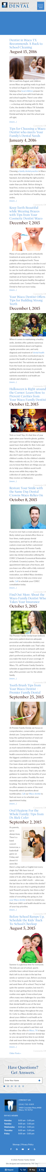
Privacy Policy (27, 1144)
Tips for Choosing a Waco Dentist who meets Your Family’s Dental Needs (27, 132)
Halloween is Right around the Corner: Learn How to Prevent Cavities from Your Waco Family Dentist (27, 394)
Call (16, 581)
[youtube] (22, 1149)
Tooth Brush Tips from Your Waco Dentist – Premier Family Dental (25, 689)
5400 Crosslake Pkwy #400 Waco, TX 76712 (30, 1108)
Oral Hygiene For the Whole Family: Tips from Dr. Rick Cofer (26, 814)
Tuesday (7, 1123)
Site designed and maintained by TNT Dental (23, 1163)
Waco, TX (33, 1030)
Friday (7, 1133)
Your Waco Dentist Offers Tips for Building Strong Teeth (27, 300)
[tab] (4, 1086)
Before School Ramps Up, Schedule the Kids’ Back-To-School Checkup (26, 920)
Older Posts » (15, 1053)
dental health (38, 352)
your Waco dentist (17, 899)
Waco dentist (35, 793)
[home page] (15, 6)
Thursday (8, 1130)
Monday (8, 1120)
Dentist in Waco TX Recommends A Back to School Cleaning (26, 43)
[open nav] (40, 6)
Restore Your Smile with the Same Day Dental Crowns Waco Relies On (26, 491)
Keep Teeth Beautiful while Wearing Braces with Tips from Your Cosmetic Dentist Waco (25, 213)
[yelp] (34, 1149)
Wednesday (9, 1126)
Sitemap (16, 1144)
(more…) (13, 121)
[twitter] (28, 1149)
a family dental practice (28, 171)
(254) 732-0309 (26, 1104)
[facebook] (11, 1149)
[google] (17, 1149)
